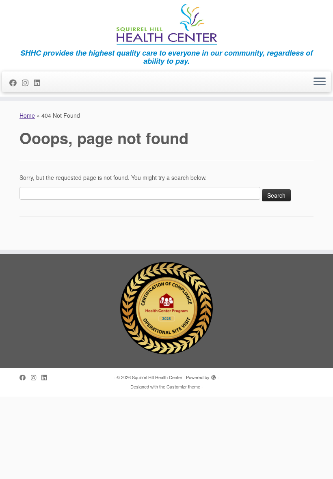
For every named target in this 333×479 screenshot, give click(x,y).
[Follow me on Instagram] (28, 82)
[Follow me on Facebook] (15, 82)
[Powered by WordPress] (213, 375)
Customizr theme (183, 386)
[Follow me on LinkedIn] (39, 82)
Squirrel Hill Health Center (157, 377)
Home (27, 115)
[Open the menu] (320, 82)
